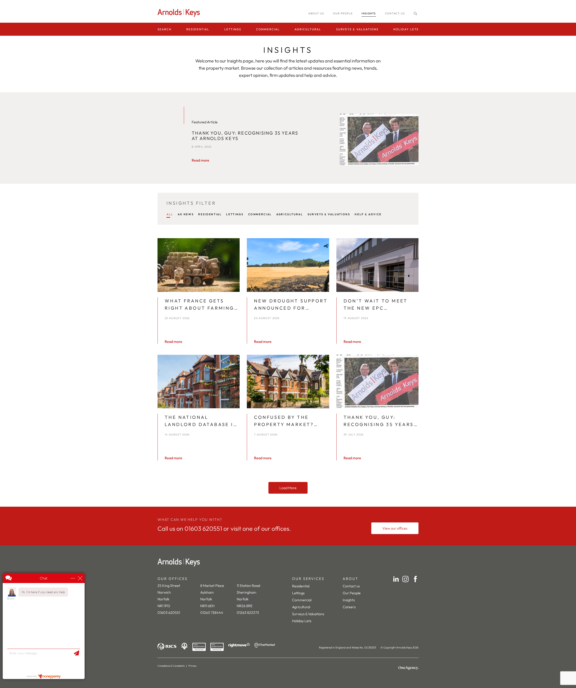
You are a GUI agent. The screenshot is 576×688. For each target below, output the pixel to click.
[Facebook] (415, 579)
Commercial (268, 29)
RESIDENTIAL (210, 214)
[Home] (288, 562)
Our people (343, 13)
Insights (349, 600)
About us (316, 13)
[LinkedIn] (396, 579)
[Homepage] (180, 13)
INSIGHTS (369, 13)
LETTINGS (234, 214)
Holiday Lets (405, 29)
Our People (352, 593)
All (169, 214)
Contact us (395, 13)
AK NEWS (186, 214)
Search (164, 29)
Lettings (232, 29)
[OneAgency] (408, 668)
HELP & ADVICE (368, 214)
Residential (197, 29)
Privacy (192, 665)
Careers (349, 607)
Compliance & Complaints (171, 665)
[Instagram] (405, 579)
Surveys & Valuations (357, 29)
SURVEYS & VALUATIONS (329, 214)
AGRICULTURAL (289, 214)
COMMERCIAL (260, 214)
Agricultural (308, 29)
